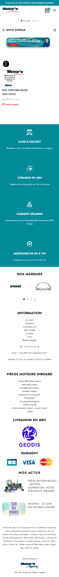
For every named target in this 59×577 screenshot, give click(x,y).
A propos (30, 319)
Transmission (29, 397)
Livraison (29, 333)
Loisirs (30, 411)
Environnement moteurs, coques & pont (29, 408)
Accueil (26, 20)
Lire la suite (12, 104)
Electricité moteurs (30, 384)
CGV (29, 336)
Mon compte (29, 330)
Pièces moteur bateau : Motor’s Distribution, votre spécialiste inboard (42, 486)
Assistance (29, 323)
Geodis (46, 184)
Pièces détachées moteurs (29, 381)
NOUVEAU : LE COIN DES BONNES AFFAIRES (41, 505)
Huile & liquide (29, 404)
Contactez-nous (29, 326)
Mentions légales (29, 340)
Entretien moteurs (29, 391)
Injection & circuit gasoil (29, 394)
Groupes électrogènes (29, 401)
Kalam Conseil (38, 572)
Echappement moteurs (29, 387)
